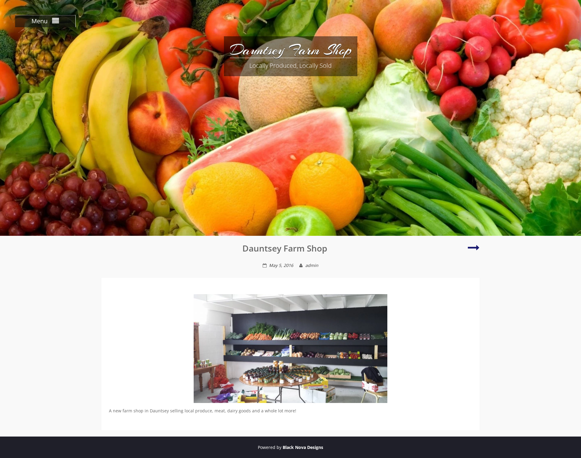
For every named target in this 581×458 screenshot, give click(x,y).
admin (311, 265)
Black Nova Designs (303, 447)
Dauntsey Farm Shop (290, 50)
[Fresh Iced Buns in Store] (474, 250)
